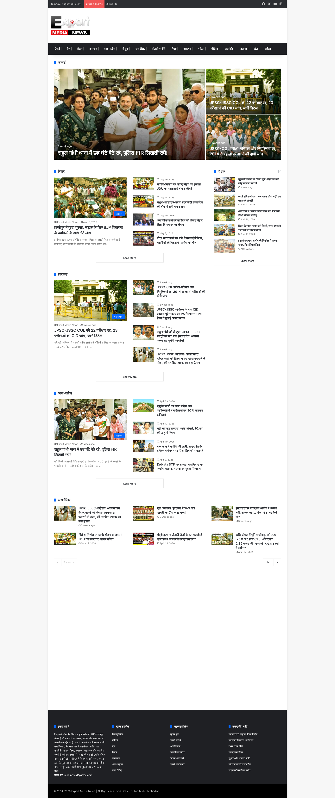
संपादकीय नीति (236, 752)
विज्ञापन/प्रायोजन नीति (239, 770)
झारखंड (93, 48)
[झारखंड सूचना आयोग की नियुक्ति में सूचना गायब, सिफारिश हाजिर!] (224, 246)
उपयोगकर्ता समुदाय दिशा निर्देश (243, 734)
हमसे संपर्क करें (177, 764)
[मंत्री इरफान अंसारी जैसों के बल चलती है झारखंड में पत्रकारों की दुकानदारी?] (143, 539)
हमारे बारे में (175, 740)
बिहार (79, 48)
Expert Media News (67, 222)
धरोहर (268, 48)
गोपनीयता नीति (177, 752)
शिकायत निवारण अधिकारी (241, 740)
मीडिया (214, 48)
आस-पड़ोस (109, 48)
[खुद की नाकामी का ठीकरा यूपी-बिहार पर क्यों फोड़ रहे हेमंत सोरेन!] (224, 184)
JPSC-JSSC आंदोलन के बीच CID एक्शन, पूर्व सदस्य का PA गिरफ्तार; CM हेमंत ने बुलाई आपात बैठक (153, 3)
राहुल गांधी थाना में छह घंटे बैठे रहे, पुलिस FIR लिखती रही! (113, 153)
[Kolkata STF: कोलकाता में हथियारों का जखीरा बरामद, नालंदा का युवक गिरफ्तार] (143, 465)
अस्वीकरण (175, 746)
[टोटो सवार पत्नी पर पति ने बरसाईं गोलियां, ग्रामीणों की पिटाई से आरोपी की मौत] (143, 238)
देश (68, 48)
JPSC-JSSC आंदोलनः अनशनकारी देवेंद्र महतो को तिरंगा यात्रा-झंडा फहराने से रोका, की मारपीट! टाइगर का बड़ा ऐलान (181, 358)
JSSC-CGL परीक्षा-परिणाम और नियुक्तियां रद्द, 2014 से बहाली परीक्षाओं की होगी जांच (181, 291)
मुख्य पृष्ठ (174, 734)
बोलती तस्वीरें (158, 48)
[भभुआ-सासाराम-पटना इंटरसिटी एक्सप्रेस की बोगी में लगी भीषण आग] (143, 201)
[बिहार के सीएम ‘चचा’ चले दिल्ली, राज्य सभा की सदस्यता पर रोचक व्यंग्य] (224, 230)
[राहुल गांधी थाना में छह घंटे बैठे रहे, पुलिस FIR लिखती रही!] (129, 114)
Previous (68, 562)
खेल (256, 48)
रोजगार (243, 48)
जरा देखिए (140, 48)
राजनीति (229, 48)
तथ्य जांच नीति (236, 746)
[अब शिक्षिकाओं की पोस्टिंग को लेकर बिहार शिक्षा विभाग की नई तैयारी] (143, 219)
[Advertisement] (207, 20)
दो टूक (125, 48)
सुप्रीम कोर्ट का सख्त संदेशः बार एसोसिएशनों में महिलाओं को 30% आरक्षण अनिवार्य (180, 410)
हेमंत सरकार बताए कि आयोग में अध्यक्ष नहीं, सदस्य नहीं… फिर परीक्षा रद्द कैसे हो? (256, 512)
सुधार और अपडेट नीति (239, 758)
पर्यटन (201, 48)
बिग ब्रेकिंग (117, 734)
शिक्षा (174, 48)
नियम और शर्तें (177, 758)
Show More (130, 376)
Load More (129, 257)
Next (269, 562)
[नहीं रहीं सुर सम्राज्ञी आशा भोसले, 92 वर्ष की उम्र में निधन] (143, 428)
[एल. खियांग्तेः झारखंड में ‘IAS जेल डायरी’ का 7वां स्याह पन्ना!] (143, 513)
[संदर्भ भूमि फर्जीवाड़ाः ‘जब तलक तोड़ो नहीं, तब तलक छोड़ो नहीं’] (224, 201)
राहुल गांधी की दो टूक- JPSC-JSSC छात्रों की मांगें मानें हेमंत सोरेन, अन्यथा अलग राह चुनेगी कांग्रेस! (178, 336)
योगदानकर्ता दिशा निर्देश (240, 764)
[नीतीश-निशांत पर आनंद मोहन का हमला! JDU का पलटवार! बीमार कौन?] (143, 183)
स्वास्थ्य (187, 48)
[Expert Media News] (70, 25)
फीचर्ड (57, 48)
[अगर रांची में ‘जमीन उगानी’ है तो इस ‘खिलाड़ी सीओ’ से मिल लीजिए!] (224, 215)
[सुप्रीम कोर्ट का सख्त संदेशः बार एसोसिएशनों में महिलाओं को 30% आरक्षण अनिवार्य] (143, 405)
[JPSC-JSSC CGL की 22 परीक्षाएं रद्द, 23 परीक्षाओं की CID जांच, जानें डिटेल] (243, 91)
